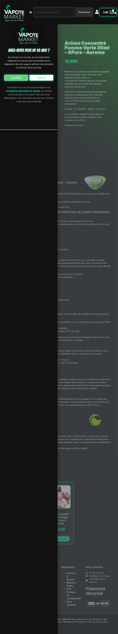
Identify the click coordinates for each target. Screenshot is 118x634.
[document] (59, 317)
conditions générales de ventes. (23, 91)
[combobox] (54, 12)
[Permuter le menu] (30, 12)
